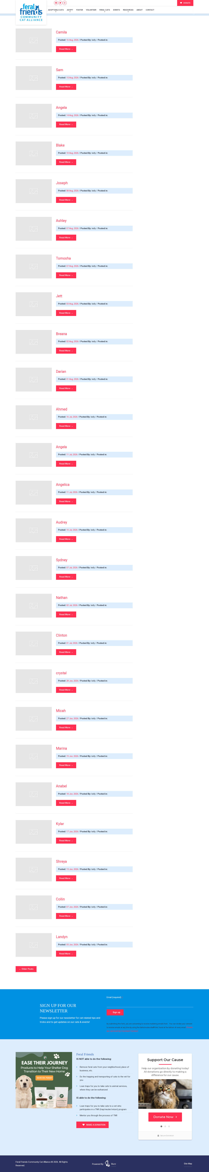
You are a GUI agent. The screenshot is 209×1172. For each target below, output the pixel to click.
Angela (61, 108)
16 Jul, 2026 (72, 417)
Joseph (62, 183)
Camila (61, 32)
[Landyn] (34, 945)
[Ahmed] (34, 417)
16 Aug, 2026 (72, 40)
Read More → (66, 49)
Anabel (61, 786)
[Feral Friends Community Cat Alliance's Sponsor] (44, 1080)
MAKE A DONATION (95, 1125)
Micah (61, 711)
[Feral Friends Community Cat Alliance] (31, 12)
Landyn (62, 937)
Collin (60, 899)
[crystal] (34, 681)
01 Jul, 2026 (72, 643)
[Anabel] (34, 794)
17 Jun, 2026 (72, 831)
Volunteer (91, 10)
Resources (128, 10)
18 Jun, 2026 (72, 794)
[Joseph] (34, 191)
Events (116, 10)
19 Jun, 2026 (72, 756)
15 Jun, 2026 (72, 869)
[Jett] (34, 304)
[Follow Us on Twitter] (60, 3)
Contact (150, 10)
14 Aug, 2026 (72, 115)
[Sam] (34, 78)
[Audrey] (34, 530)
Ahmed (61, 409)
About (139, 10)
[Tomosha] (34, 266)
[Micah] (34, 719)
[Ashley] (34, 229)
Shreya (61, 861)
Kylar (60, 824)
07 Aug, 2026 (72, 228)
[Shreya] (34, 870)
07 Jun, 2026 (72, 907)
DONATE (186, 3)
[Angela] (34, 116)
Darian (61, 372)
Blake (60, 145)
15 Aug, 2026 (72, 77)
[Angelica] (34, 493)
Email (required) (115, 997)
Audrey (61, 522)
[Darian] (34, 379)
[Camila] (34, 40)
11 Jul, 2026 (72, 454)
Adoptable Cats (56, 10)
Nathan (61, 598)
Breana (61, 334)
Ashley (61, 221)
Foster (79, 10)
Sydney (61, 560)
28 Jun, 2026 (72, 681)
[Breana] (34, 342)
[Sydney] (34, 568)
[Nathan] (34, 606)
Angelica (63, 485)
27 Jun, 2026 (72, 718)
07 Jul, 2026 (72, 567)
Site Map (188, 1163)
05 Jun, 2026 (72, 944)
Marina (61, 748)
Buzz (113, 1164)
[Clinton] (34, 643)
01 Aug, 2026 (72, 379)
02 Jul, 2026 (72, 605)
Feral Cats (104, 10)
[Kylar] (34, 832)
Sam (59, 70)
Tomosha (63, 258)
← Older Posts (26, 969)
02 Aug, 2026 (72, 341)
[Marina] (34, 756)
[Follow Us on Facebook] (56, 3)
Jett (59, 296)
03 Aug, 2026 (72, 303)
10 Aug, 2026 (72, 153)
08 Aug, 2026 (72, 190)
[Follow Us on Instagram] (65, 3)
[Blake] (34, 153)
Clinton (61, 635)
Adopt (70, 10)
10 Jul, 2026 (72, 530)
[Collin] (34, 907)
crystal (61, 673)
